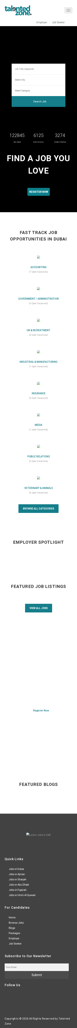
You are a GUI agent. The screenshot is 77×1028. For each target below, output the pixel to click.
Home (12, 917)
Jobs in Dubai (16, 869)
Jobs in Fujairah (18, 889)
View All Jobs (39, 608)
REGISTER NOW (38, 191)
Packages (14, 933)
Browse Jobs (16, 922)
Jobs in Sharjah (17, 879)
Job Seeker (58, 22)
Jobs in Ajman (17, 874)
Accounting (38, 267)
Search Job (39, 101)
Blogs (12, 927)
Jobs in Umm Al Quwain (22, 895)
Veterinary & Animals (38, 488)
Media (38, 425)
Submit (37, 975)
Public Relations (38, 456)
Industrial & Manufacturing (38, 362)
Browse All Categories (38, 508)
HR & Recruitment (38, 330)
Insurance (38, 393)
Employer (42, 22)
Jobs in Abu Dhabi (19, 884)
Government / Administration (38, 298)
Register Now (41, 710)
